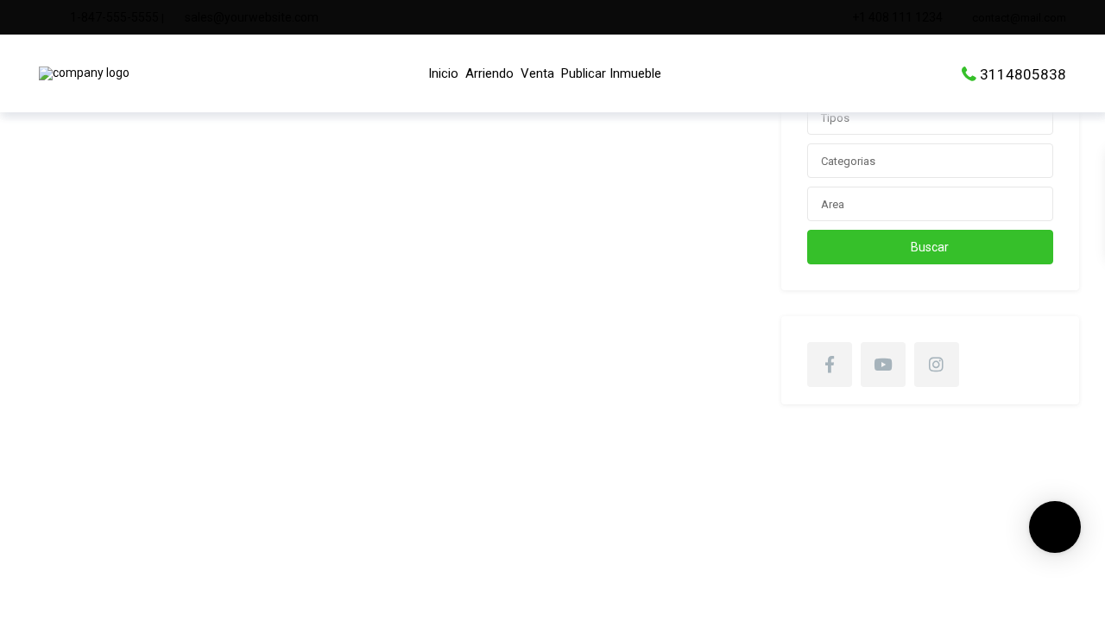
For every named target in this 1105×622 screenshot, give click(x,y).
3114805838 (1023, 73)
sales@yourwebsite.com (252, 17)
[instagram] (936, 364)
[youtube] (883, 364)
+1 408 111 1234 (897, 17)
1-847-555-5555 (114, 17)
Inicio (443, 73)
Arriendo (489, 73)
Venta (537, 73)
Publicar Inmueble (611, 73)
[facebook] (829, 364)
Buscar (930, 247)
